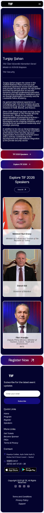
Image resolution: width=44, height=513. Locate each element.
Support (22, 504)
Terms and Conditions (22, 496)
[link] (22, 154)
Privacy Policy (22, 500)
